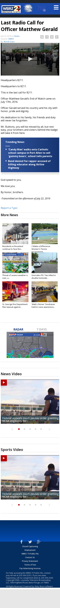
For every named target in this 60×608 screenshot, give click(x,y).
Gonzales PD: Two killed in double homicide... (44, 276)
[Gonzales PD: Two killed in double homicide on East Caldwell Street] (45, 262)
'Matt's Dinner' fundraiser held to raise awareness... (43, 305)
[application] (30, 59)
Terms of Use (30, 564)
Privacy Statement (30, 561)
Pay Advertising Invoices (30, 568)
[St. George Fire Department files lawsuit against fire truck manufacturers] (15, 291)
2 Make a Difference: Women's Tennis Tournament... (41, 249)
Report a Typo (9, 208)
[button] (30, 59)
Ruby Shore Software (44, 586)
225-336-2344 (47, 578)
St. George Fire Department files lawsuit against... (15, 305)
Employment (30, 550)
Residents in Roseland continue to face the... (12, 247)
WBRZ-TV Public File (30, 553)
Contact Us (30, 557)
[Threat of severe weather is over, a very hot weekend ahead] (15, 262)
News (17, 36)
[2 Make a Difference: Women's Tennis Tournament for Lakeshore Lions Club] (45, 233)
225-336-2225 (25, 575)
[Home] (12, 9)
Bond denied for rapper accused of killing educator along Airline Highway (29, 164)
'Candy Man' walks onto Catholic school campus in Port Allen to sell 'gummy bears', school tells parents (30, 153)
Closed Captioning (30, 546)
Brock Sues (9, 41)
